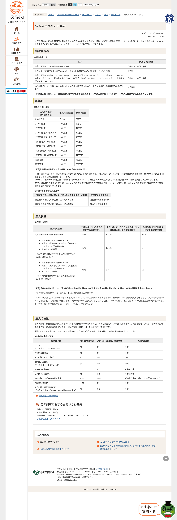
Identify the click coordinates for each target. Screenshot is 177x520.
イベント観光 (16, 63)
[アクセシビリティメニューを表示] (169, 18)
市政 (17, 73)
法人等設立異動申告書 (48, 395)
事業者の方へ (16, 52)
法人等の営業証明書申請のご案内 (114, 441)
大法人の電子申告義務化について (54, 449)
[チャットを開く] (157, 510)
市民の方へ (16, 42)
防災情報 (16, 83)
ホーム (16, 32)
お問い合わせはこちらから (48, 418)
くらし (98, 14)
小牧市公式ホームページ (68, 14)
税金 (106, 14)
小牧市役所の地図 (102, 469)
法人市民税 (115, 14)
